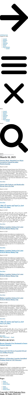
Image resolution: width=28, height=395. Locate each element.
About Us (5, 382)
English (8, 48)
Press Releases (6, 47)
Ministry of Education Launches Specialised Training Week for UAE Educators (13, 359)
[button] (14, 79)
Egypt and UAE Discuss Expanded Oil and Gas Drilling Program (13, 351)
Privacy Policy (6, 384)
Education (5, 43)
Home (4, 381)
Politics (4, 41)
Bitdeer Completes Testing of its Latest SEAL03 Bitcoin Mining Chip (11, 227)
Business (5, 40)
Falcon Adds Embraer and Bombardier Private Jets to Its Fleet (12, 185)
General (5, 39)
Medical (5, 44)
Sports (4, 45)
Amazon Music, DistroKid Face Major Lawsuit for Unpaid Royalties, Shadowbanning (11, 162)
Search (1, 123)
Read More (2, 181)
